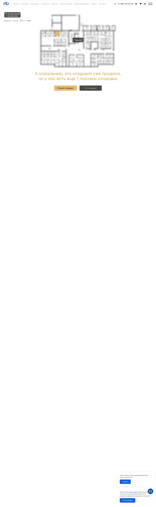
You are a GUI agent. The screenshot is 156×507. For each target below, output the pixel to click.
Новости (94, 4)
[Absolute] (6, 3)
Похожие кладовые (65, 88)
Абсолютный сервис (81, 4)
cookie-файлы (133, 492)
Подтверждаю (127, 500)
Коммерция (35, 4)
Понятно (125, 482)
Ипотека (54, 4)
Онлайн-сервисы (66, 4)
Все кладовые (90, 88)
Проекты (16, 4)
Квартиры (25, 4)
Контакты (102, 4)
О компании (45, 4)
